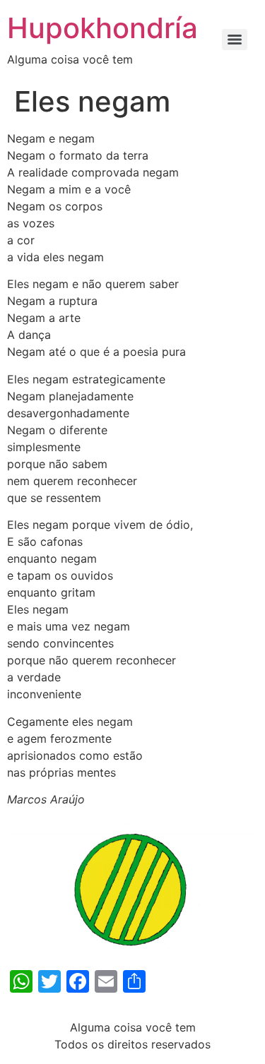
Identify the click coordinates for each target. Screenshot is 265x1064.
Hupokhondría (102, 28)
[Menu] (234, 39)
